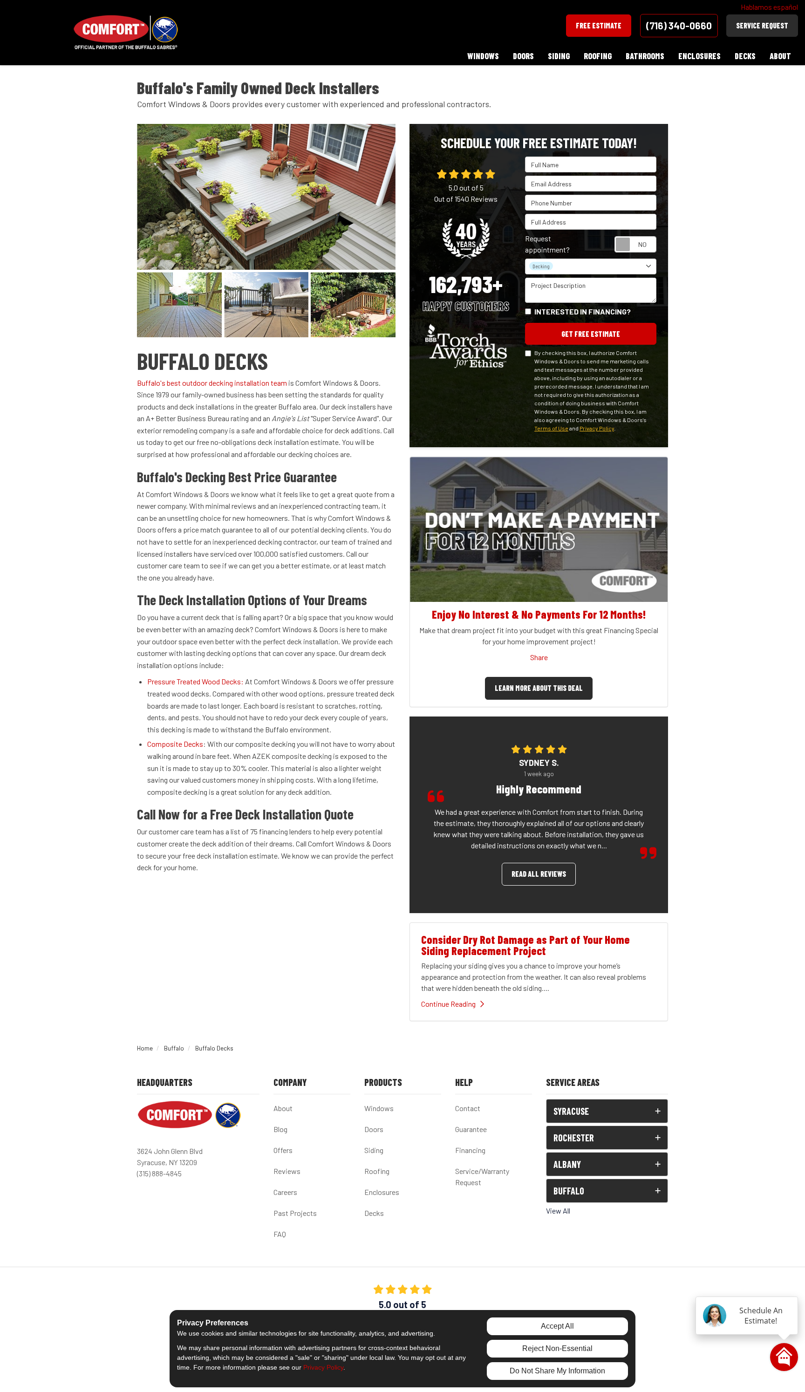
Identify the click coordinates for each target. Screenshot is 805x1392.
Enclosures (381, 1191)
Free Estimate (598, 25)
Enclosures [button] (699, 56)
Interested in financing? (582, 311)
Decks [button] (745, 56)
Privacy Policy (597, 428)
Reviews (286, 1171)
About (283, 1108)
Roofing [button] (598, 56)
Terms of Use (551, 428)
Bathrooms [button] (645, 56)
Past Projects (295, 1212)
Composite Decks (175, 743)
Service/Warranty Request (482, 1177)
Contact (467, 1108)
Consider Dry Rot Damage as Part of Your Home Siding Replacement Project (525, 945)
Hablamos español (769, 6)
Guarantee (471, 1129)
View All (558, 1210)
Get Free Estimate (590, 333)
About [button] (780, 56)
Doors (373, 1129)
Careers (285, 1191)
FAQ (279, 1233)
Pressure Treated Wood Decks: (195, 681)
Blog (280, 1129)
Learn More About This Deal (539, 687)
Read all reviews (539, 873)
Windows (379, 1108)
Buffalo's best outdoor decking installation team (212, 382)
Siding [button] (559, 56)
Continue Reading (448, 1003)
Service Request (762, 25)
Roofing (376, 1171)
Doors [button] (523, 56)
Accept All (557, 1326)
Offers (283, 1150)
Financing (470, 1150)
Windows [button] (483, 56)
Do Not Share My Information (557, 1371)
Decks (374, 1212)
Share (539, 657)
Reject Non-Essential (557, 1348)
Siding (373, 1150)
